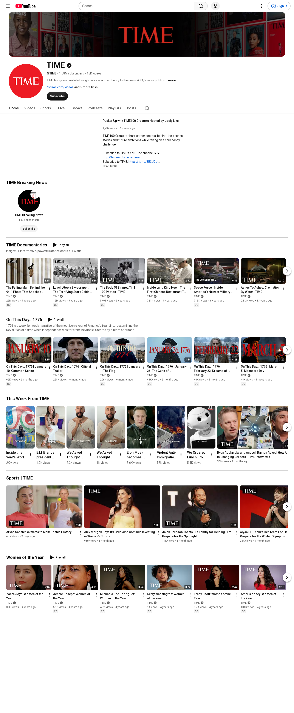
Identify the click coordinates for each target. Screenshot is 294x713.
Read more (110, 166)
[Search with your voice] (215, 6)
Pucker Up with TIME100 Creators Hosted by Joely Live (141, 120)
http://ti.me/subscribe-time (121, 157)
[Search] (201, 6)
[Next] (287, 271)
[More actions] (49, 288)
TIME (9, 296)
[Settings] (261, 6)
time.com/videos (61, 87)
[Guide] (7, 6)
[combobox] (137, 6)
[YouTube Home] (25, 6)
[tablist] (147, 108)
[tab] (14, 108)
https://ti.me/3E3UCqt (143, 161)
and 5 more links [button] (86, 87)
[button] (110, 166)
